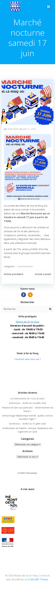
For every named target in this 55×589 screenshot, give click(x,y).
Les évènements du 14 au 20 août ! (27, 398)
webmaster (13, 128)
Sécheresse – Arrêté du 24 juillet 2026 (27, 403)
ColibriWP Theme (38, 579)
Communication (25, 266)
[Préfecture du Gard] (27, 542)
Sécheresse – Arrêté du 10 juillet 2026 (27, 423)
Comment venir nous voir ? (27, 359)
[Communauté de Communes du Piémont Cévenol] (27, 502)
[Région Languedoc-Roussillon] (27, 530)
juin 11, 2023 (29, 128)
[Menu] (48, 6)
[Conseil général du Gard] (27, 519)
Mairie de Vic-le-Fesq (27, 321)
